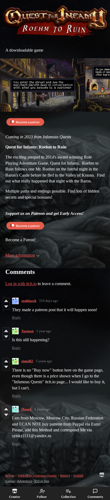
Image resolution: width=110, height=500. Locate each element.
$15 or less (41, 481)
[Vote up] (6, 301)
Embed (78, 475)
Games (10, 481)
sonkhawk (28, 301)
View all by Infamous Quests (37, 475)
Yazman (27, 331)
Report (65, 475)
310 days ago (48, 301)
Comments (95, 497)
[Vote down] (6, 307)
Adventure (24, 481)
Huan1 (26, 409)
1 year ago (43, 331)
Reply (16, 317)
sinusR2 (27, 361)
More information (20, 255)
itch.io (9, 475)
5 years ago (44, 361)
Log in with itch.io (21, 283)
